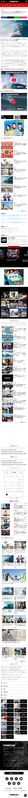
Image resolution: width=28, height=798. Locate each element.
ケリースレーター (4, 230)
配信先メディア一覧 (14, 773)
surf (2, 10)
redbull (5, 228)
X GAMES (3, 674)
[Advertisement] (14, 433)
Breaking (10, 670)
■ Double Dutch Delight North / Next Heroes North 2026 (13, 453)
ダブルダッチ (10, 676)
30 (21, 491)
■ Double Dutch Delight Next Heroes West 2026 (11, 451)
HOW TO (5, 683)
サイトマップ (16, 790)
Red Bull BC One (21, 670)
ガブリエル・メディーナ (13, 228)
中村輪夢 (11, 668)
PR (5, 667)
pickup (10, 679)
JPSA (2, 667)
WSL (2, 228)
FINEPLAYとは (9, 788)
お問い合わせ (23, 790)
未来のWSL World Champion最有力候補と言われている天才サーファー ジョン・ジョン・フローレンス (14, 216)
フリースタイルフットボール (12, 674)
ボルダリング (3, 676)
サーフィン (23, 677)
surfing (23, 672)
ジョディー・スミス (13, 230)
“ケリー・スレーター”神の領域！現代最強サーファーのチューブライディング (14, 219)
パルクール (11, 672)
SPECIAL (5, 695)
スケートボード (4, 679)
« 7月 (7, 472)
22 (18, 488)
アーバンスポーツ (4, 672)
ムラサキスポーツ (4, 668)
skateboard (16, 668)
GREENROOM (4, 670)
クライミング (17, 676)
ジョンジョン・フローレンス (7, 231)
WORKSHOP (5, 686)
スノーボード (18, 672)
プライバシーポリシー (8, 790)
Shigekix (19, 667)
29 (18, 491)
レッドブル (9, 667)
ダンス (20, 674)
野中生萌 (14, 667)
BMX (18, 677)
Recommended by (18, 422)
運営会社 (15, 788)
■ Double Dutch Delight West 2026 (8, 449)
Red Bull (9, 677)
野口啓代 (15, 670)
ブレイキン (14, 677)
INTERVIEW (3, 677)
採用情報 (20, 788)
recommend (14, 679)
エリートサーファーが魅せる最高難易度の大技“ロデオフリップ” (14, 223)
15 (18, 485)
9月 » (21, 472)
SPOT (4, 689)
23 (21, 488)
